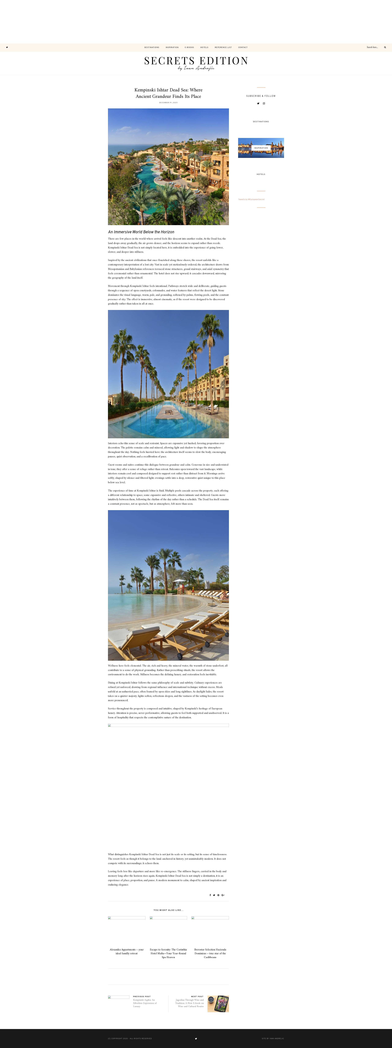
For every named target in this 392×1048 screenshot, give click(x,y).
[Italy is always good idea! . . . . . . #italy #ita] (326, 21)
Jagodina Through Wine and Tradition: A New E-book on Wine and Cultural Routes (189, 1003)
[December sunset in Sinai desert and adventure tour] (152, 21)
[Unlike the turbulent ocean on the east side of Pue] (21, 21)
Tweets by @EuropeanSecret (251, 199)
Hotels (204, 47)
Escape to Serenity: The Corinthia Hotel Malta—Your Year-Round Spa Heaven (168, 953)
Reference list (223, 47)
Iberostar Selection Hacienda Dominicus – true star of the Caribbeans (210, 953)
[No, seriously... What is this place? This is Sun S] (283, 21)
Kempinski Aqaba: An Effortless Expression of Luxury (145, 1003)
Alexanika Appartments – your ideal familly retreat (127, 951)
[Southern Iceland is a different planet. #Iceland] (65, 21)
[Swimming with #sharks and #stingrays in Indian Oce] (239, 21)
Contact (243, 47)
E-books (189, 47)
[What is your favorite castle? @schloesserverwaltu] (370, 21)
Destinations (151, 47)
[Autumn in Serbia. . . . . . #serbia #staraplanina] (196, 21)
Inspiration (172, 47)
